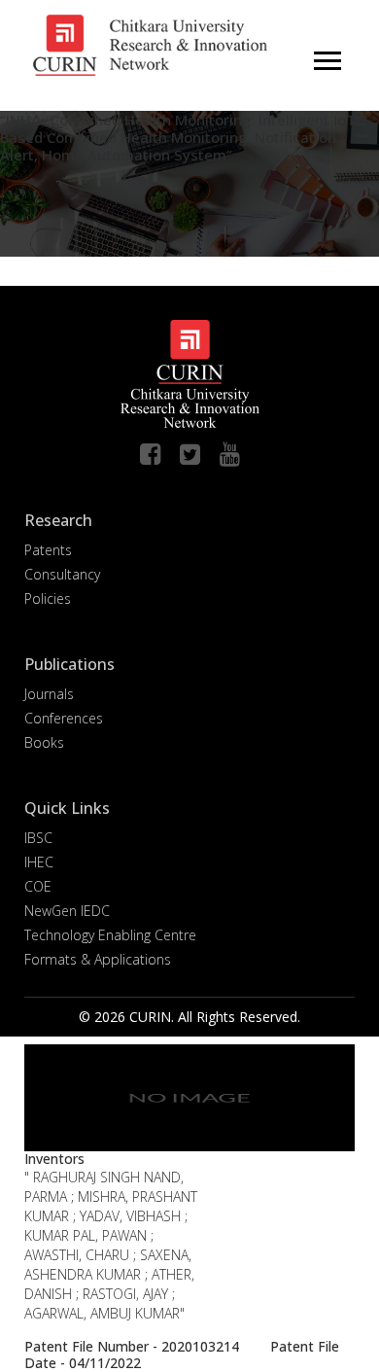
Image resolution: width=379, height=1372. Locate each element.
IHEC (38, 862)
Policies (47, 598)
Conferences (63, 718)
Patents (48, 550)
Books (44, 742)
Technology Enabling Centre (110, 935)
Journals (49, 694)
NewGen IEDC (67, 910)
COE (38, 886)
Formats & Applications (97, 959)
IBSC (38, 837)
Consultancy (62, 574)
